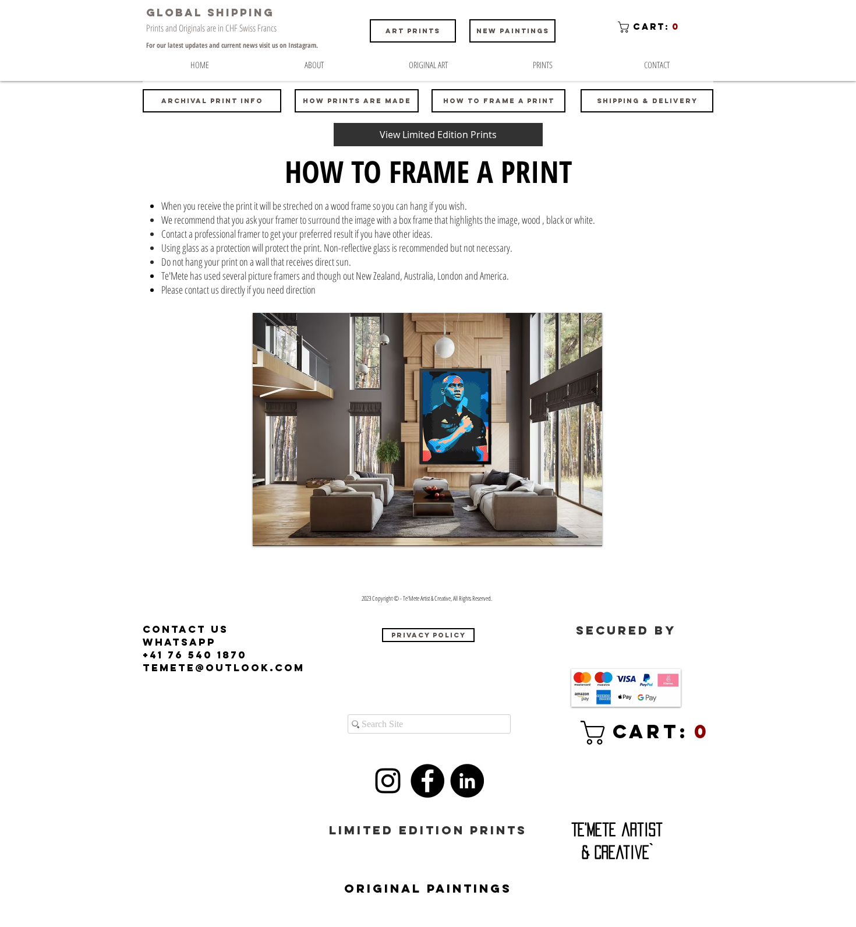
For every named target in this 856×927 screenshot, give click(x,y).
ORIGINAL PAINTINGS (428, 888)
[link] (628, 733)
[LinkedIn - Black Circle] (467, 781)
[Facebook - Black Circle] (427, 781)
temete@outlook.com (224, 667)
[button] (651, 27)
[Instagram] (388, 781)
